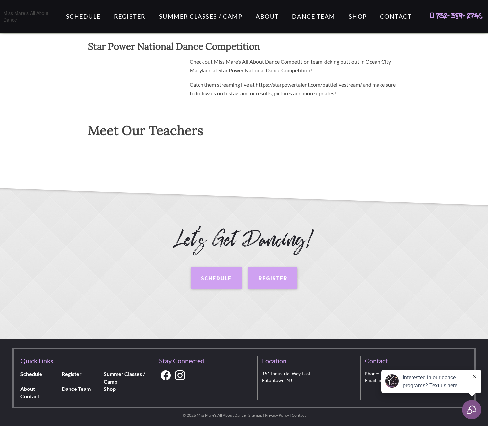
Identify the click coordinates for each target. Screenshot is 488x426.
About (267, 16)
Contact (396, 16)
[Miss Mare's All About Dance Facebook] (166, 375)
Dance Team (313, 16)
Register (130, 16)
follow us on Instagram (221, 93)
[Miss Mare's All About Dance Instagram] (180, 375)
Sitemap (255, 415)
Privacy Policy (277, 415)
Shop (358, 16)
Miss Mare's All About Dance (25, 16)
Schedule (83, 16)
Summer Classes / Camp (201, 16)
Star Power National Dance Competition (174, 46)
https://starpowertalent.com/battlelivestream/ (309, 84)
